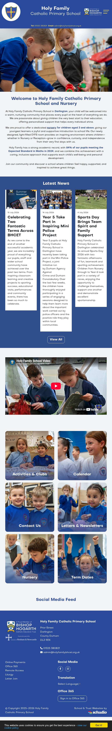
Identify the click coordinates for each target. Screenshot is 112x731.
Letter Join (11, 679)
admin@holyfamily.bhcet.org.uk (61, 652)
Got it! (99, 725)
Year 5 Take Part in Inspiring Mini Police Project (56, 226)
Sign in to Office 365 (72, 698)
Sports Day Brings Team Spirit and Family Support (90, 226)
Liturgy (9, 675)
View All (56, 339)
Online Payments (15, 662)
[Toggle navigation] (106, 11)
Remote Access (14, 670)
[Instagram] (68, 669)
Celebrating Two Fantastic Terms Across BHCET (20, 226)
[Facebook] (60, 669)
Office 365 (11, 666)
